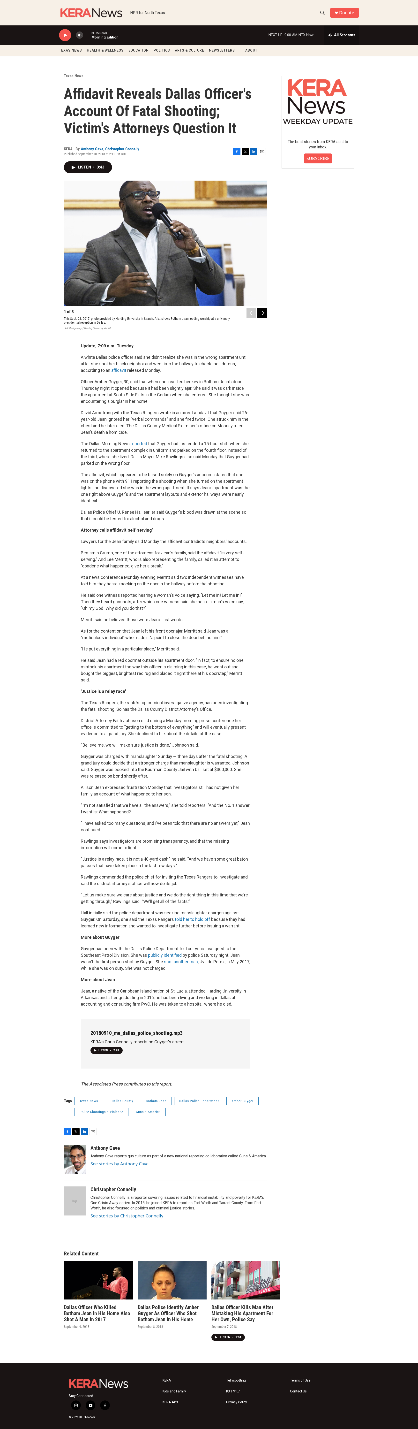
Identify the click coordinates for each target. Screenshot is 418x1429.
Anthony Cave (92, 148)
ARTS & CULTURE (189, 50)
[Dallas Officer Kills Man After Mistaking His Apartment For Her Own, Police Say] (245, 1280)
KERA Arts (170, 1402)
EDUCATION (138, 50)
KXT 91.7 (233, 1391)
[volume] (79, 35)
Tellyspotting (236, 1380)
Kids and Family (174, 1391)
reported (139, 443)
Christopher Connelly (122, 148)
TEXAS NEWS (70, 50)
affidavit (118, 370)
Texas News (73, 75)
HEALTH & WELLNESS (105, 50)
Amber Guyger (242, 1101)
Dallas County (122, 1101)
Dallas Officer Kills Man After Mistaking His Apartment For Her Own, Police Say (242, 1313)
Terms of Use (300, 1380)
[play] (65, 35)
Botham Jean (156, 1101)
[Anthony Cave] (75, 1159)
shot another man (181, 961)
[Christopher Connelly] (75, 1200)
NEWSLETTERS (222, 50)
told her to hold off (192, 919)
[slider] (87, 35)
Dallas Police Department (199, 1101)
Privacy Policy (236, 1402)
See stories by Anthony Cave (119, 1164)
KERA (167, 1380)
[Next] (262, 313)
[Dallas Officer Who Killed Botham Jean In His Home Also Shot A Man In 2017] (98, 1280)
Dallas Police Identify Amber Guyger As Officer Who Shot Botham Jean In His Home (168, 1313)
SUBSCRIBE (317, 158)
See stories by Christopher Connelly (126, 1216)
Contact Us (298, 1391)
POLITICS (162, 50)
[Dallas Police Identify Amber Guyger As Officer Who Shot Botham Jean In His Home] (172, 1280)
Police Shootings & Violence (101, 1112)
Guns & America (148, 1112)
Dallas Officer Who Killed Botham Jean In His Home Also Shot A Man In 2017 (97, 1313)
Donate (346, 12)
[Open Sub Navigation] (238, 50)
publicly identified (165, 955)
